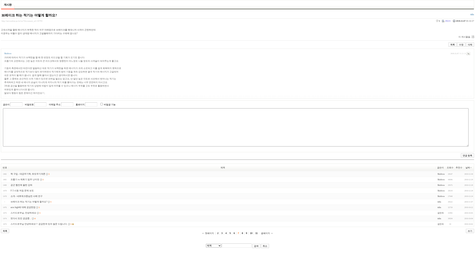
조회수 (450, 167)
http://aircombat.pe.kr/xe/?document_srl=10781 (22, 21)
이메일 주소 (54, 104)
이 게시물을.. (464, 37)
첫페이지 (209, 233)
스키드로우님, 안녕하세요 (23, 213)
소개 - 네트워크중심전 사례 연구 (26, 196)
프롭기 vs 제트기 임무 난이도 (25, 179)
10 (251, 233)
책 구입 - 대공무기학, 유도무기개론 (28, 174)
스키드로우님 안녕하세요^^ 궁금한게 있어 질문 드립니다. (39, 224)
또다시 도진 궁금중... (21, 218)
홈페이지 (80, 104)
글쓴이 (6, 104)
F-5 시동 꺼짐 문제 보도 (22, 190)
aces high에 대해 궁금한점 (23, 207)
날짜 (468, 167)
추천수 (459, 167)
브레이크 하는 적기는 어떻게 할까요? (29, 15)
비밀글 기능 (110, 104)
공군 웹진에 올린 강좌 (21, 185)
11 (256, 233)
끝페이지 (265, 233)
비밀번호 (29, 104)
